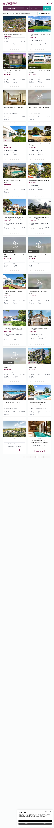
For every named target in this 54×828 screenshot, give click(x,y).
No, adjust (43, 823)
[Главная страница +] (10, 3)
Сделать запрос (20, 30)
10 (41, 457)
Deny (26, 823)
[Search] (47, 7)
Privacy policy (48, 811)
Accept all (35, 820)
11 (44, 457)
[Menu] (51, 3)
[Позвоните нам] (47, 3)
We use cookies (22, 812)
